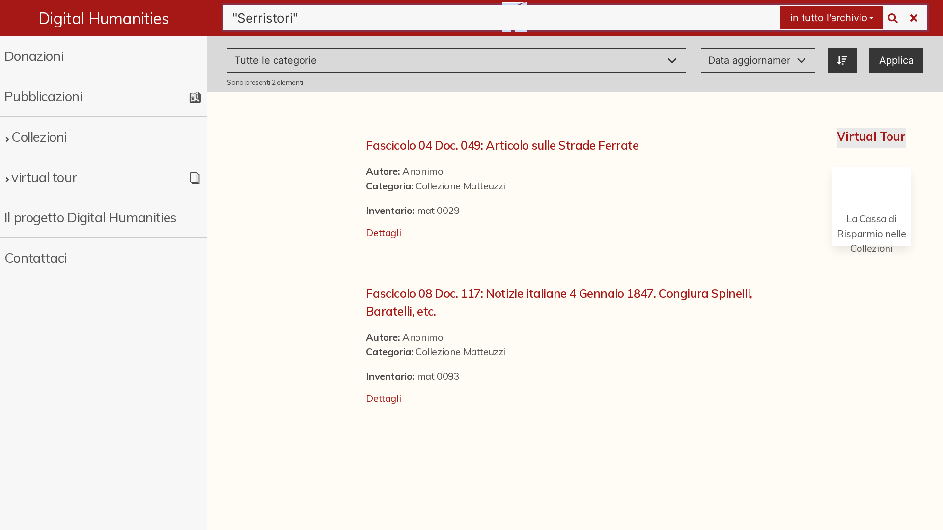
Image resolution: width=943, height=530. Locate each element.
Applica (896, 60)
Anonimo (422, 171)
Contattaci (35, 257)
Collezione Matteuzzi (460, 186)
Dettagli (383, 232)
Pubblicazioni (43, 96)
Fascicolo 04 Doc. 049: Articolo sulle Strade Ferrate (502, 145)
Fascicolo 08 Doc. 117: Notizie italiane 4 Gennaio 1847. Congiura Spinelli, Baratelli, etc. (559, 302)
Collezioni (39, 136)
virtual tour (44, 177)
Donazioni (33, 55)
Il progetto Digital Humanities (90, 217)
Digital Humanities (103, 18)
